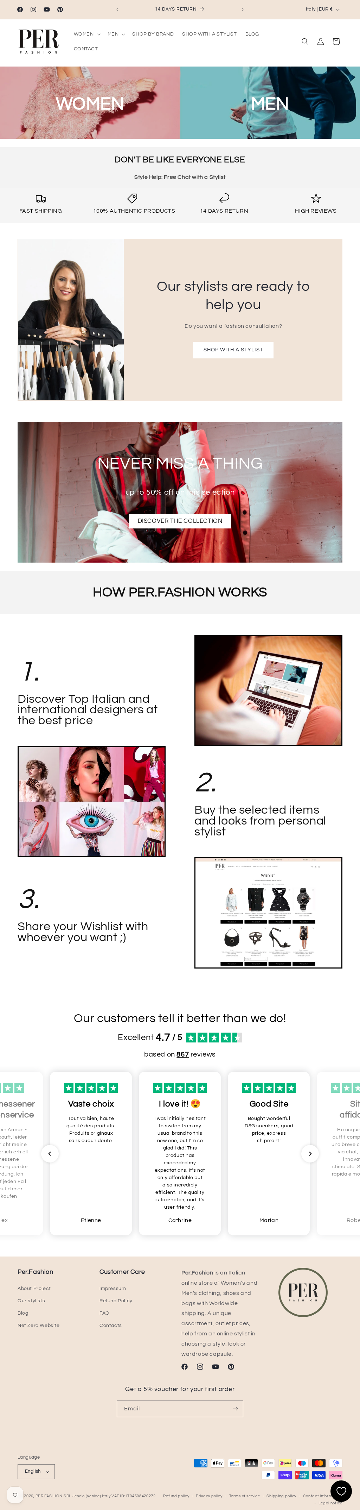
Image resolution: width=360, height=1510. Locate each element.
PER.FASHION (49, 1496)
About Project (34, 1288)
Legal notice (330, 1503)
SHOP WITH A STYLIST (233, 350)
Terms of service (244, 1496)
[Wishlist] (341, 1491)
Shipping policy (281, 1496)
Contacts (110, 1325)
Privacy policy (209, 1496)
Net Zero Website (39, 1325)
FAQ (104, 1313)
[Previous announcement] (117, 9)
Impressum (112, 1288)
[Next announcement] (242, 9)
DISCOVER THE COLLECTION (180, 521)
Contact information (322, 1496)
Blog (23, 1313)
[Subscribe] (235, 1409)
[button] (86, 34)
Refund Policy (116, 1300)
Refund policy (176, 1496)
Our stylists (31, 1300)
